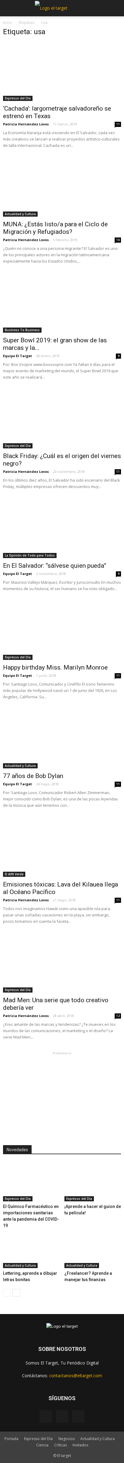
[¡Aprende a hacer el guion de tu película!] (92, 1181)
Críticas (60, 1445)
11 (118, 124)
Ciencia (42, 1445)
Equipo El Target (17, 356)
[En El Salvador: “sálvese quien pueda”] (62, 528)
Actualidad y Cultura (20, 214)
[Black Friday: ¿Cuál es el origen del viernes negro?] (62, 419)
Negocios (66, 1438)
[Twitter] (78, 1416)
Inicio (7, 22)
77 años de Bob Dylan (33, 776)
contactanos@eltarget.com (75, 1375)
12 (118, 1016)
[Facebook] (46, 1416)
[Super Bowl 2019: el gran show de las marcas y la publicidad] (62, 303)
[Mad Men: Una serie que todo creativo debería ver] (62, 963)
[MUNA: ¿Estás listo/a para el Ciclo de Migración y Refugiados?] (62, 187)
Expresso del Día (18, 98)
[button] (115, 8)
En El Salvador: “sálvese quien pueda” (54, 565)
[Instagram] (62, 1416)
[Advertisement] (62, 1094)
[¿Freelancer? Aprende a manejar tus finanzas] (92, 1248)
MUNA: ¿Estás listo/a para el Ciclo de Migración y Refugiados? (55, 228)
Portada (11, 1438)
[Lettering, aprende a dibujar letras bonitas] (31, 1248)
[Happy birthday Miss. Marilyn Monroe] (62, 631)
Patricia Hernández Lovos (26, 124)
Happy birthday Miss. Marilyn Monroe (55, 667)
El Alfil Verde (14, 874)
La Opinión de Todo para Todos (30, 555)
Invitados (80, 1445)
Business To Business (22, 330)
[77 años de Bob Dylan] (62, 739)
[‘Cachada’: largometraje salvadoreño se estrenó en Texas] (62, 71)
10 (118, 240)
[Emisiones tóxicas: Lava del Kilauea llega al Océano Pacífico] (62, 847)
